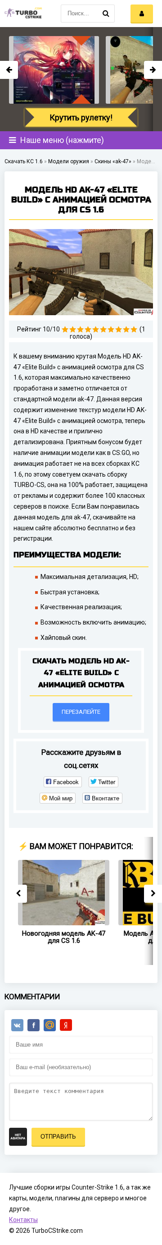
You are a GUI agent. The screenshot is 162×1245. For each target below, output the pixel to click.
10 (134, 329)
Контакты (23, 1219)
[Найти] (106, 14)
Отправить (58, 1136)
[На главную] (22, 13)
